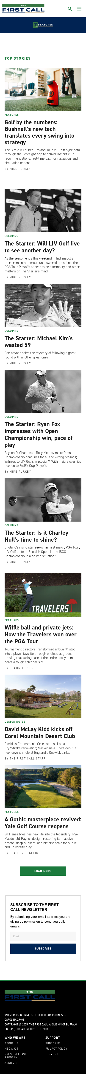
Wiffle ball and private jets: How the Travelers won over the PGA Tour (41, 634)
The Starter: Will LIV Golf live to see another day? (42, 247)
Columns (11, 236)
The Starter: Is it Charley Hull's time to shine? (36, 536)
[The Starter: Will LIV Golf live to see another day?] (43, 210)
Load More (43, 871)
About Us (11, 1043)
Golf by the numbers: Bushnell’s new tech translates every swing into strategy (39, 132)
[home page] (23, 8)
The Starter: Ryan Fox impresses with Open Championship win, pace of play (38, 434)
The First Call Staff (28, 758)
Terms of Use (55, 1054)
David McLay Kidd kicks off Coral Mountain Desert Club (40, 732)
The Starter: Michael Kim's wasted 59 (39, 341)
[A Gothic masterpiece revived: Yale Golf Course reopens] (43, 786)
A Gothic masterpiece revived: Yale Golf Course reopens (43, 822)
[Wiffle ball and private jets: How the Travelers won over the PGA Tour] (43, 594)
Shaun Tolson (22, 668)
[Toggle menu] (79, 8)
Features (12, 115)
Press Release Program (16, 1056)
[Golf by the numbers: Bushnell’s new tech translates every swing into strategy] (43, 89)
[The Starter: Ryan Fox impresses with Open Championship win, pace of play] (43, 391)
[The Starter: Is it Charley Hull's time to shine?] (43, 500)
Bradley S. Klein (24, 853)
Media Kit (11, 1049)
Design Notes (15, 722)
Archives (11, 1063)
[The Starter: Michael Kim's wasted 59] (43, 305)
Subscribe (53, 1043)
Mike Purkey (20, 169)
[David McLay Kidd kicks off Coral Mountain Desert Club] (43, 696)
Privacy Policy (56, 1049)
